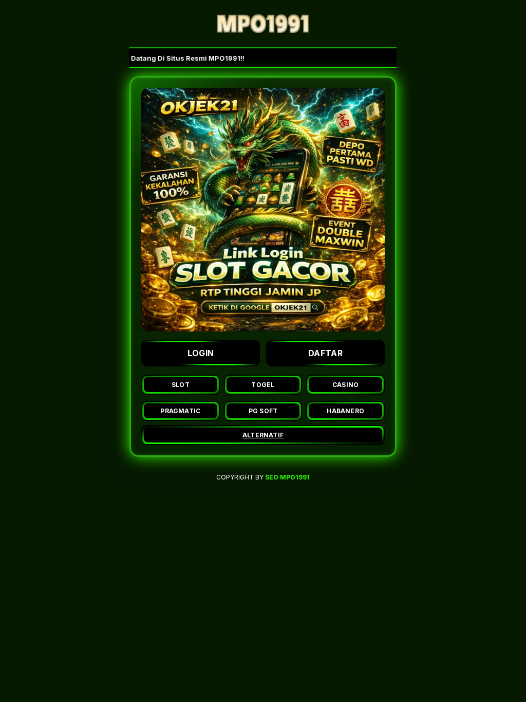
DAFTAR (325, 353)
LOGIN (200, 353)
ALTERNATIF (263, 435)
